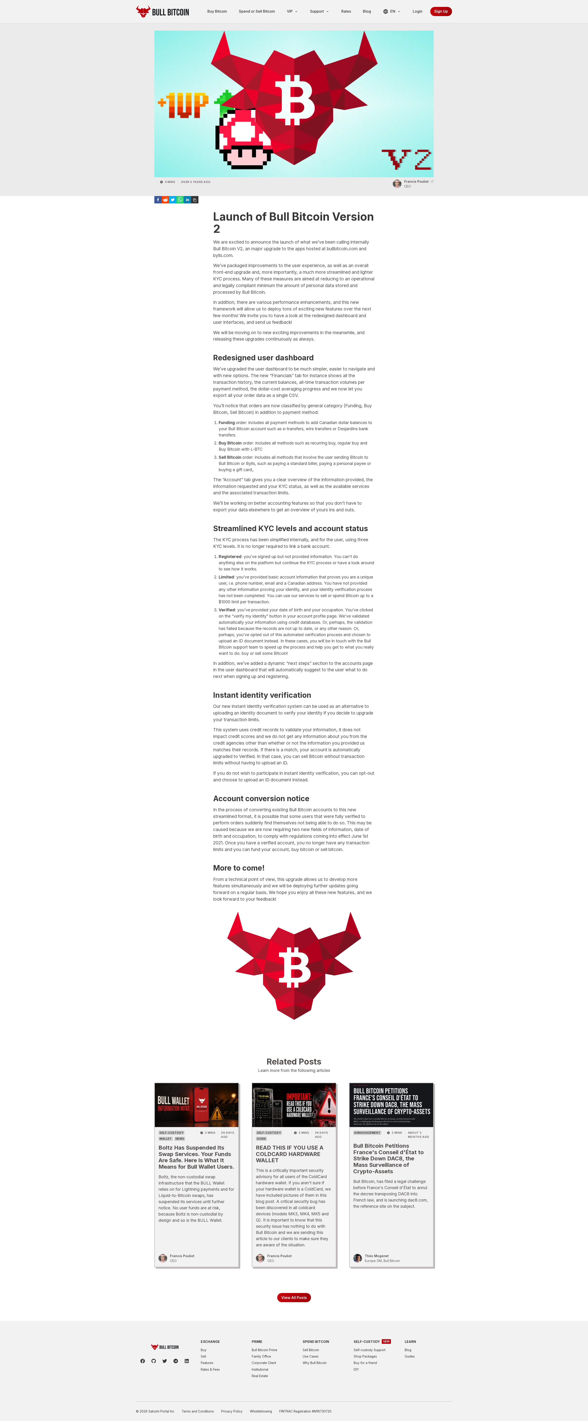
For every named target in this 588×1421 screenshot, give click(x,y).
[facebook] (158, 199)
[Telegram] (175, 1361)
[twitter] (172, 199)
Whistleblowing (261, 1411)
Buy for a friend (365, 1363)
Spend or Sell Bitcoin (257, 11)
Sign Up (441, 11)
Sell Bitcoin (311, 1350)
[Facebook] (142, 1361)
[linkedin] (187, 199)
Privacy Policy (232, 1411)
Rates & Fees (210, 1369)
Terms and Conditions (198, 1411)
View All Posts (294, 1297)
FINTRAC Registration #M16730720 (305, 1411)
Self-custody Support (369, 1350)
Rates (346, 11)
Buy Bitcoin (217, 11)
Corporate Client (264, 1363)
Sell (203, 1356)
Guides (410, 1356)
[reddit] (165, 199)
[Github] (153, 1361)
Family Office (261, 1356)
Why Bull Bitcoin (315, 1363)
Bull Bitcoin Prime (264, 1350)
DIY (356, 1369)
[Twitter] (164, 1361)
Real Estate (260, 1376)
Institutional (260, 1369)
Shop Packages (365, 1356)
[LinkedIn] (186, 1361)
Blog (367, 11)
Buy (203, 1350)
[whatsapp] (180, 199)
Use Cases (311, 1356)
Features (207, 1363)
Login (417, 11)
